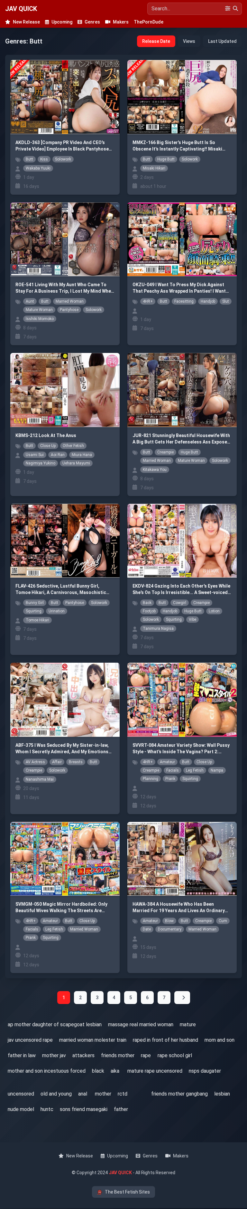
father (121, 1109)
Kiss (44, 159)
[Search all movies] (139, 1088)
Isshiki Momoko (40, 319)
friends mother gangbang (179, 1094)
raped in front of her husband (165, 1040)
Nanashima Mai (40, 779)
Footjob (149, 611)
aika (115, 1071)
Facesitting (184, 301)
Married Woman (70, 301)
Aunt (30, 301)
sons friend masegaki (83, 1109)
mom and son (219, 1040)
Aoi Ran (58, 455)
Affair (57, 762)
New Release (26, 21)
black (98, 1071)
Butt (29, 159)
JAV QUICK (21, 9)
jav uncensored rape (30, 1040)
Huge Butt (166, 159)
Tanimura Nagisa (158, 628)
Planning (150, 778)
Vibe (192, 619)
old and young (56, 1094)
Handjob (208, 301)
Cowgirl (179, 602)
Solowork (63, 159)
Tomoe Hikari (37, 620)
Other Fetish (73, 446)
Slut (225, 301)
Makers (121, 21)
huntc (47, 1109)
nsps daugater (205, 1071)
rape (146, 1055)
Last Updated (222, 41)
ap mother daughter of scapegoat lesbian (55, 1024)
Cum (223, 921)
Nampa (217, 770)
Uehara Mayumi (76, 463)
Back (147, 602)
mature (188, 1024)
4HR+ (148, 301)
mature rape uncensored (154, 1071)
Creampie (165, 452)
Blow (169, 921)
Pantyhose (69, 309)
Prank (170, 778)
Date (147, 929)
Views (189, 41)
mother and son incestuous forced (47, 1071)
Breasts (76, 762)
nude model (21, 1109)
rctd (122, 1094)
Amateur (167, 762)
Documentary (169, 929)
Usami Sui (35, 455)
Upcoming (61, 21)
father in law (22, 1055)
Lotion (214, 611)
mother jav (54, 1055)
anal (82, 1094)
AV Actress (35, 762)
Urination (57, 611)
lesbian (222, 1094)
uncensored (21, 1094)
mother (103, 1094)
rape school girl (175, 1055)
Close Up (48, 446)
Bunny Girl (35, 602)
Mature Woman (39, 309)
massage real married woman (140, 1024)
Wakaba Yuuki (38, 168)
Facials (172, 770)
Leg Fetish (195, 770)
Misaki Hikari (154, 168)
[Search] (235, 9)
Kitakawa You (155, 469)
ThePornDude (148, 21)
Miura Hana (82, 455)
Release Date (156, 41)
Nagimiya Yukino (40, 463)
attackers (83, 1055)
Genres (92, 21)
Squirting (33, 611)
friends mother (117, 1055)
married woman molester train (92, 1040)
